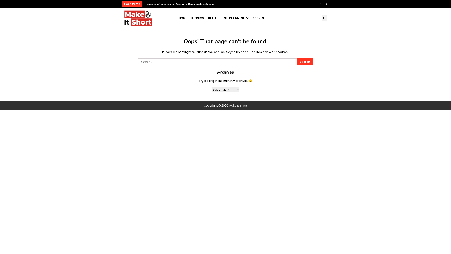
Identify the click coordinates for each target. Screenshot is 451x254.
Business (197, 18)
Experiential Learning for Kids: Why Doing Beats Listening (180, 4)
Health (213, 18)
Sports (258, 18)
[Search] (324, 18)
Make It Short (238, 106)
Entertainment (234, 18)
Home (183, 18)
